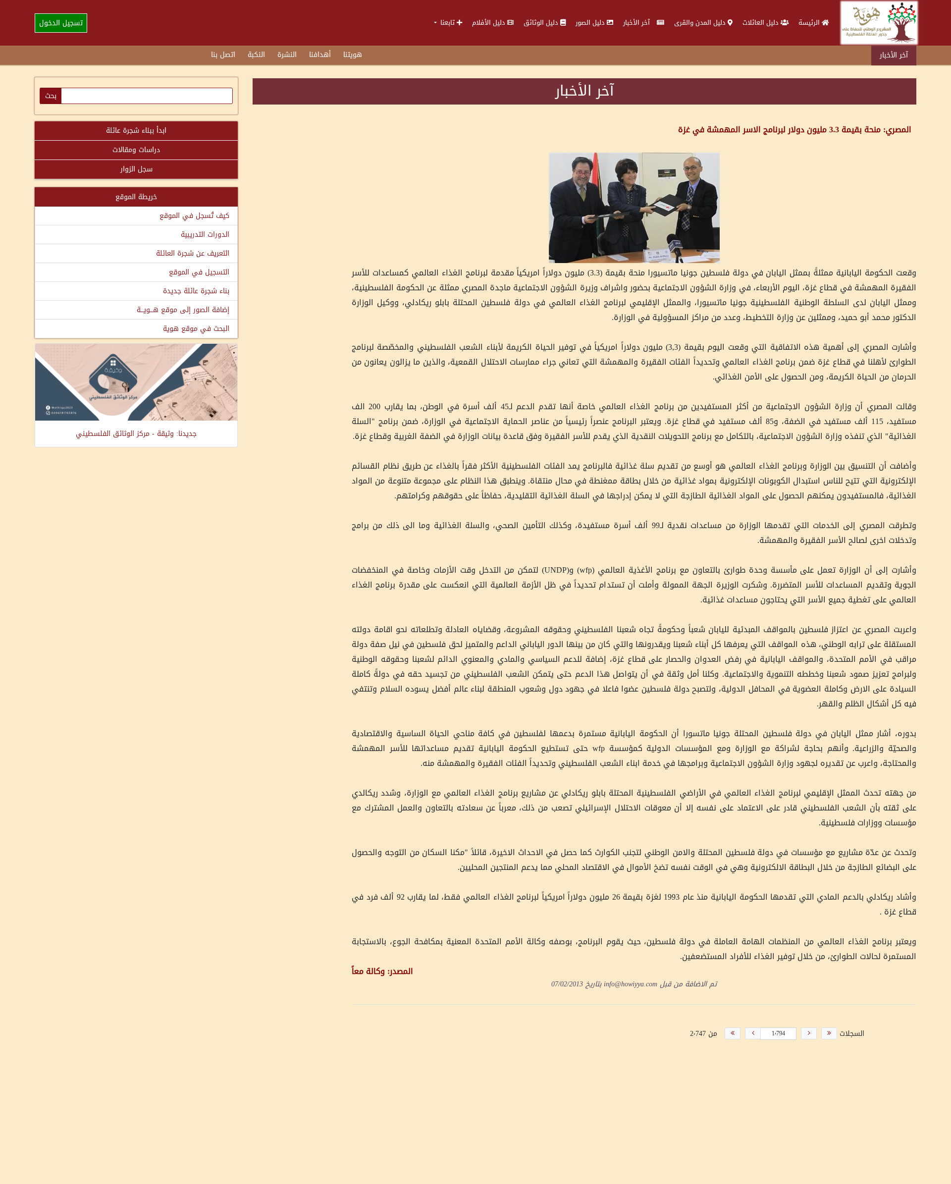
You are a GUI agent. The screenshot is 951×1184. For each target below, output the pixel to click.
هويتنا (352, 54)
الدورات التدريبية (205, 234)
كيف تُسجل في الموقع (194, 215)
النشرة (287, 54)
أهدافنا (320, 54)
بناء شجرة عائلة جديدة (196, 291)
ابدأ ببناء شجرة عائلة (136, 130)
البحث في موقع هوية (196, 328)
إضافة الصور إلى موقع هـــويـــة (183, 310)
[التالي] (753, 1033)
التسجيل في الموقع (199, 272)
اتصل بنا (223, 54)
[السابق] (809, 1033)
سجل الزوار (136, 169)
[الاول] (829, 1033)
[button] (448, 22)
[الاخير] (732, 1033)
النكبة (256, 54)
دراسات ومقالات (136, 150)
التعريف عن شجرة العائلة (192, 253)
